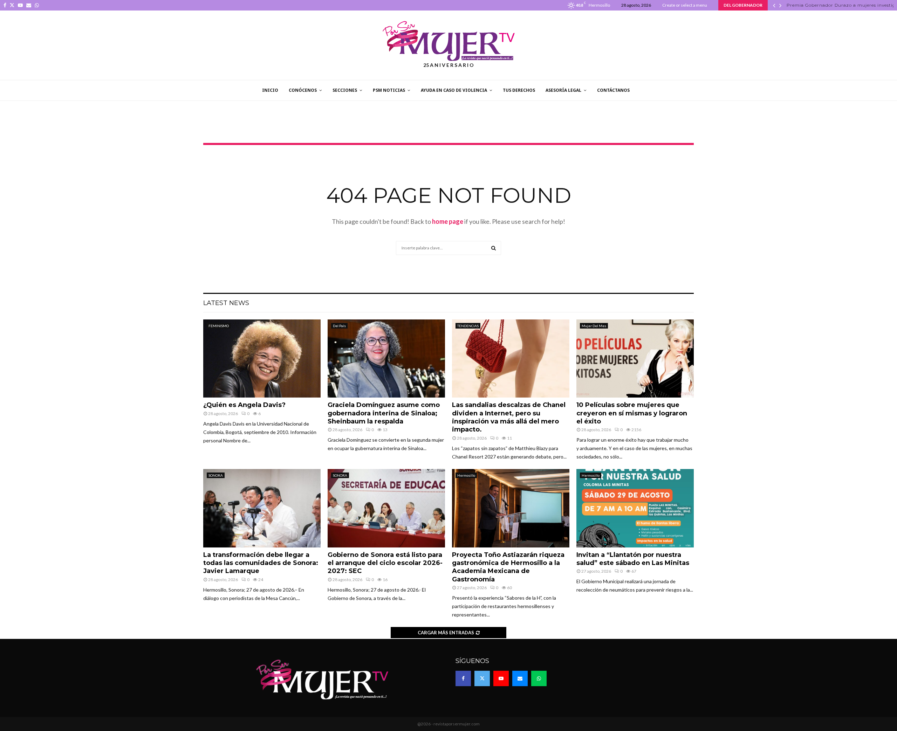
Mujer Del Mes (594, 326)
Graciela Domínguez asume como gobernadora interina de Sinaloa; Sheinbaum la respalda (384, 413)
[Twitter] (482, 678)
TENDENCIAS (468, 326)
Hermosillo (466, 475)
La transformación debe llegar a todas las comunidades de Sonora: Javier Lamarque (260, 563)
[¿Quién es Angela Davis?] (262, 358)
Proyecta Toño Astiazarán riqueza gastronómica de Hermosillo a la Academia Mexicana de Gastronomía (508, 567)
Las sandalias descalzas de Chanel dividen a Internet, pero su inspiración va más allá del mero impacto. (509, 417)
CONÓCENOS (303, 90)
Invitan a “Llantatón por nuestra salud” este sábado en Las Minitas (632, 559)
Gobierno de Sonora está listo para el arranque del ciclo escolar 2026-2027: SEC (385, 563)
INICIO (270, 90)
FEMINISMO (218, 326)
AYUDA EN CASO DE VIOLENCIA (454, 90)
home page (447, 221)
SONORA (215, 475)
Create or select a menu (684, 5)
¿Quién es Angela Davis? (244, 405)
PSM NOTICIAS (389, 90)
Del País (339, 326)
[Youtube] (501, 678)
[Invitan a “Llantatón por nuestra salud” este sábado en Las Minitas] (635, 508)
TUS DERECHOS (519, 90)
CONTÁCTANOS (613, 90)
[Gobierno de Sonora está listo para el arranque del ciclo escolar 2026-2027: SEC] (386, 508)
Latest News (226, 303)
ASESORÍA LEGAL (563, 90)
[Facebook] (463, 678)
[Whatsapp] (539, 678)
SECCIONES (345, 90)
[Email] (520, 678)
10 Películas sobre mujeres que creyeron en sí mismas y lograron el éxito (631, 413)
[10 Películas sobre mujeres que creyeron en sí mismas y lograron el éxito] (635, 358)
